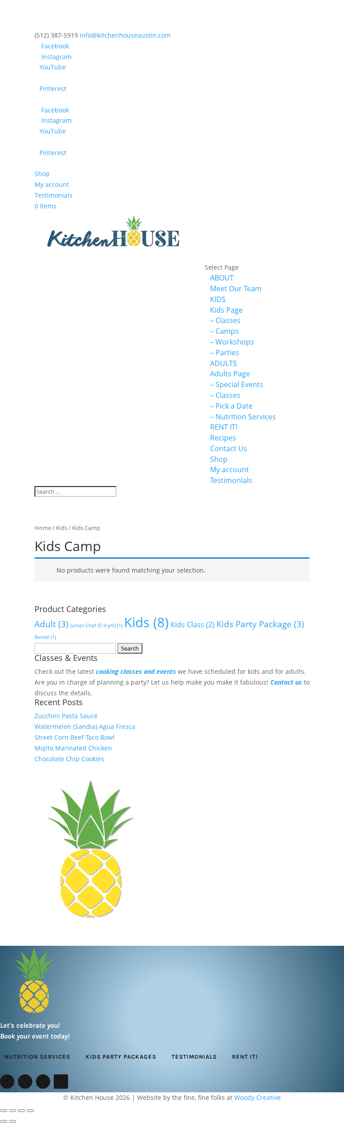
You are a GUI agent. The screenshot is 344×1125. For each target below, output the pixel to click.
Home (42, 528)
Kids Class (193, 624)
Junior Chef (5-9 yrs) (96, 625)
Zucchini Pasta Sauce (66, 715)
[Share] (21, 1110)
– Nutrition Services (243, 417)
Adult (51, 624)
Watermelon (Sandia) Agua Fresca (84, 726)
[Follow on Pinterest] (61, 1081)
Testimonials (53, 195)
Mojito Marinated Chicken (73, 748)
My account (51, 184)
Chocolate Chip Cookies (69, 758)
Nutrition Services (37, 1056)
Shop (42, 173)
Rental (45, 637)
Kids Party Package (260, 624)
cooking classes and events (136, 671)
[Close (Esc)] (30, 1110)
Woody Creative (257, 1097)
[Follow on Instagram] (25, 1081)
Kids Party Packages (121, 1056)
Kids (61, 528)
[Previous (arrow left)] (3, 1121)
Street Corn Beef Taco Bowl (74, 737)
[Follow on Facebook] (7, 1081)
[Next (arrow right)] (12, 1121)
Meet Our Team (236, 288)
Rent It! (245, 1056)
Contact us (286, 682)
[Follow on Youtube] (43, 1081)
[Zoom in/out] (3, 1110)
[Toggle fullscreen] (12, 1110)
